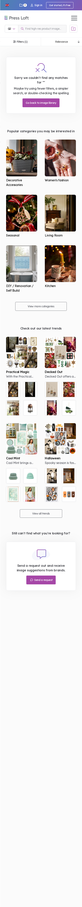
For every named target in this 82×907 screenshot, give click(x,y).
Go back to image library (41, 103)
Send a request (43, 580)
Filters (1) (22, 41)
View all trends (41, 513)
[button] (7, 5)
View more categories (41, 306)
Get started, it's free (59, 5)
